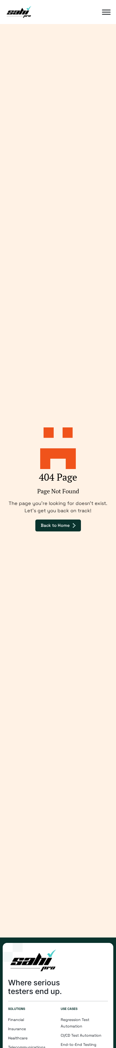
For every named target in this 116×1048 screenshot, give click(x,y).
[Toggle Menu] (106, 12)
